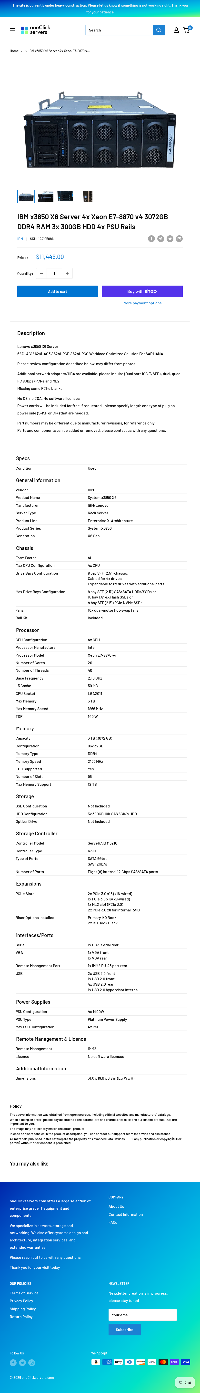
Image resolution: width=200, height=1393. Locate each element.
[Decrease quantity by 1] (41, 273)
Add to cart (57, 291)
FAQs (113, 1222)
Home (14, 51)
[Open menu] (12, 30)
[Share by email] (179, 238)
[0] (186, 30)
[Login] (176, 30)
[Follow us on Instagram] (31, 1362)
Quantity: (25, 273)
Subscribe (124, 1329)
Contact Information (126, 1214)
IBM (20, 239)
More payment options (142, 302)
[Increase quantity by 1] (67, 273)
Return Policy (21, 1316)
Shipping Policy (23, 1308)
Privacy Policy (21, 1300)
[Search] (159, 30)
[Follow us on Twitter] (22, 1362)
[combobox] (119, 30)
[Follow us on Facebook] (13, 1362)
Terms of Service (24, 1292)
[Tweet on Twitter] (170, 238)
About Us (116, 1206)
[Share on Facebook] (151, 238)
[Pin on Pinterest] (160, 238)
